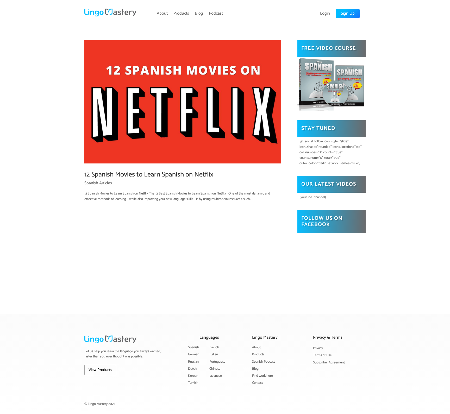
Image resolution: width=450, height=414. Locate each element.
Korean (193, 376)
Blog (199, 13)
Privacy (318, 348)
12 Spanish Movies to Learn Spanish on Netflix (148, 174)
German (193, 354)
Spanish (193, 347)
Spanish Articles (98, 183)
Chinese (215, 369)
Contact (257, 383)
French (214, 347)
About (162, 13)
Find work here (262, 376)
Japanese (215, 376)
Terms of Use (322, 355)
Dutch (192, 369)
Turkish (193, 383)
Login (325, 13)
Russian (193, 361)
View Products (100, 370)
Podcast (216, 13)
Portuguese (217, 361)
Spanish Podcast (263, 361)
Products (181, 13)
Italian (213, 354)
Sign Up (348, 13)
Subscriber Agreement (329, 362)
